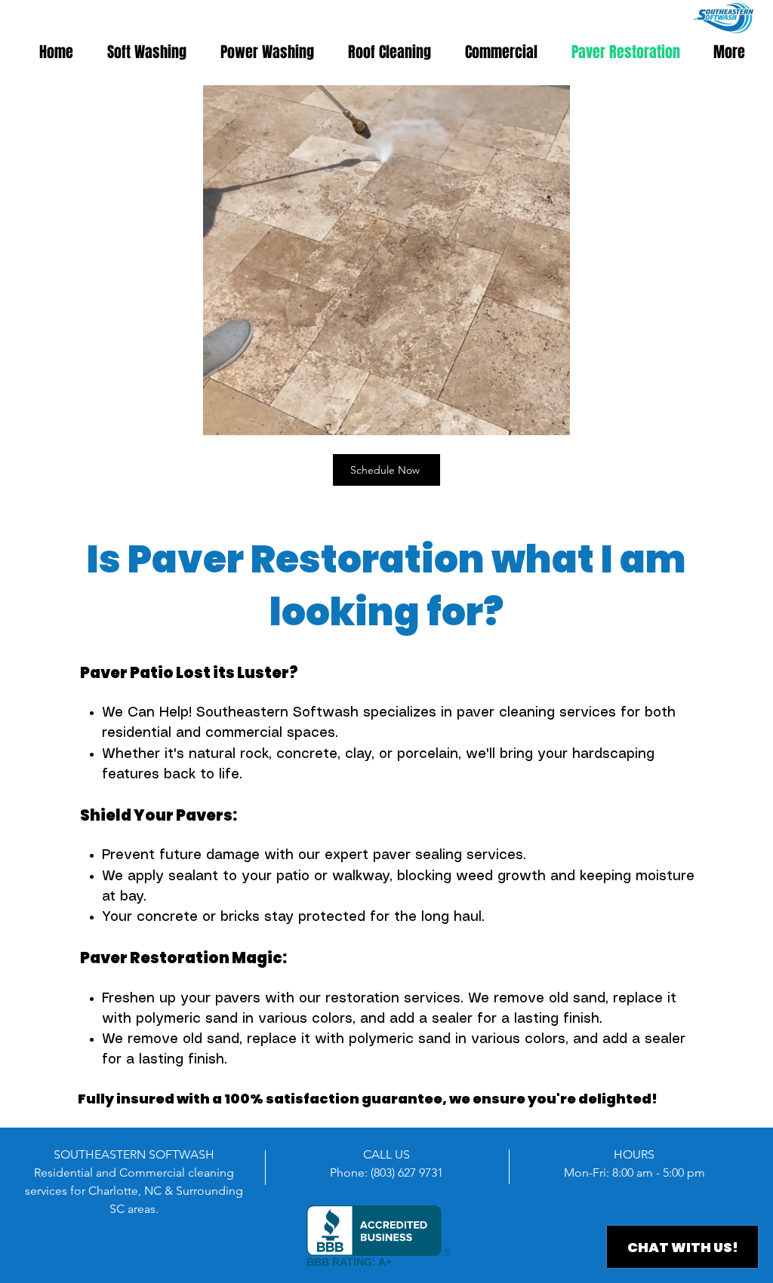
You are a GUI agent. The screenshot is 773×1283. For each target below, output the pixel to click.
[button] (550, 418)
